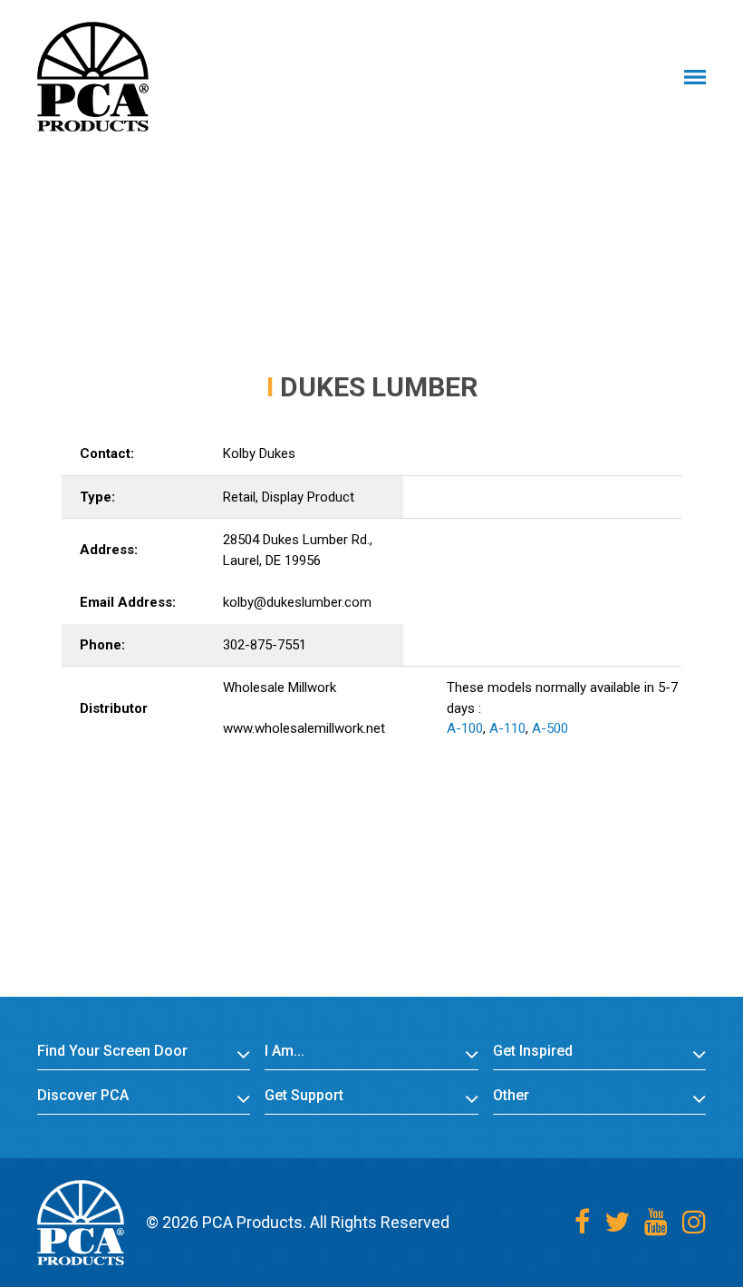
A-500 (550, 728)
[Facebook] (582, 1222)
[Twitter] (617, 1222)
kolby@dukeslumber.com (297, 602)
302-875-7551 (264, 645)
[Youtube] (656, 1222)
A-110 (507, 728)
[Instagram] (694, 1222)
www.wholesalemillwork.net (304, 728)
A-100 (465, 728)
